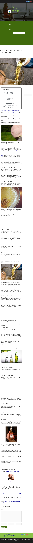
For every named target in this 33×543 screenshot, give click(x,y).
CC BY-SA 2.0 (15, 207)
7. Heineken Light (8, 100)
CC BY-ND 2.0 (17, 362)
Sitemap (14, 536)
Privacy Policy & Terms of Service (7, 536)
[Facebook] (27, 1)
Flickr (9, 207)
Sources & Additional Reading (10, 107)
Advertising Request (8, 534)
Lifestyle (10, 26)
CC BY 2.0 (14, 278)
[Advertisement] (11, 222)
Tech (9, 34)
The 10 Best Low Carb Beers (8, 92)
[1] (16, 150)
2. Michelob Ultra (8, 94)
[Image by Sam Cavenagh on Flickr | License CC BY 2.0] (11, 434)
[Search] (24, 33)
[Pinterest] (31, 1)
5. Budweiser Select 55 (9, 98)
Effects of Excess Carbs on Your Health (12, 471)
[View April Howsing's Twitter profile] (12, 481)
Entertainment (10, 30)
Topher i (5, 278)
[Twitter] (29, 1)
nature (18, 176)
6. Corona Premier (8, 99)
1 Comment (2, 110)
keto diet (13, 112)
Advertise (10, 42)
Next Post (19, 493)
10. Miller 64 (7, 104)
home (15, 330)
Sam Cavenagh (11, 439)
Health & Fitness (10, 23)
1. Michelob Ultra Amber (9, 93)
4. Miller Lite (7, 97)
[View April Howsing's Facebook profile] (10, 481)
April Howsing (11, 483)
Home (9, 36)
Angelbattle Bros (6, 362)
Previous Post (3, 493)
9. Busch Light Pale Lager (9, 103)
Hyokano (5, 207)
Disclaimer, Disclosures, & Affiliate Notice (8, 535)
